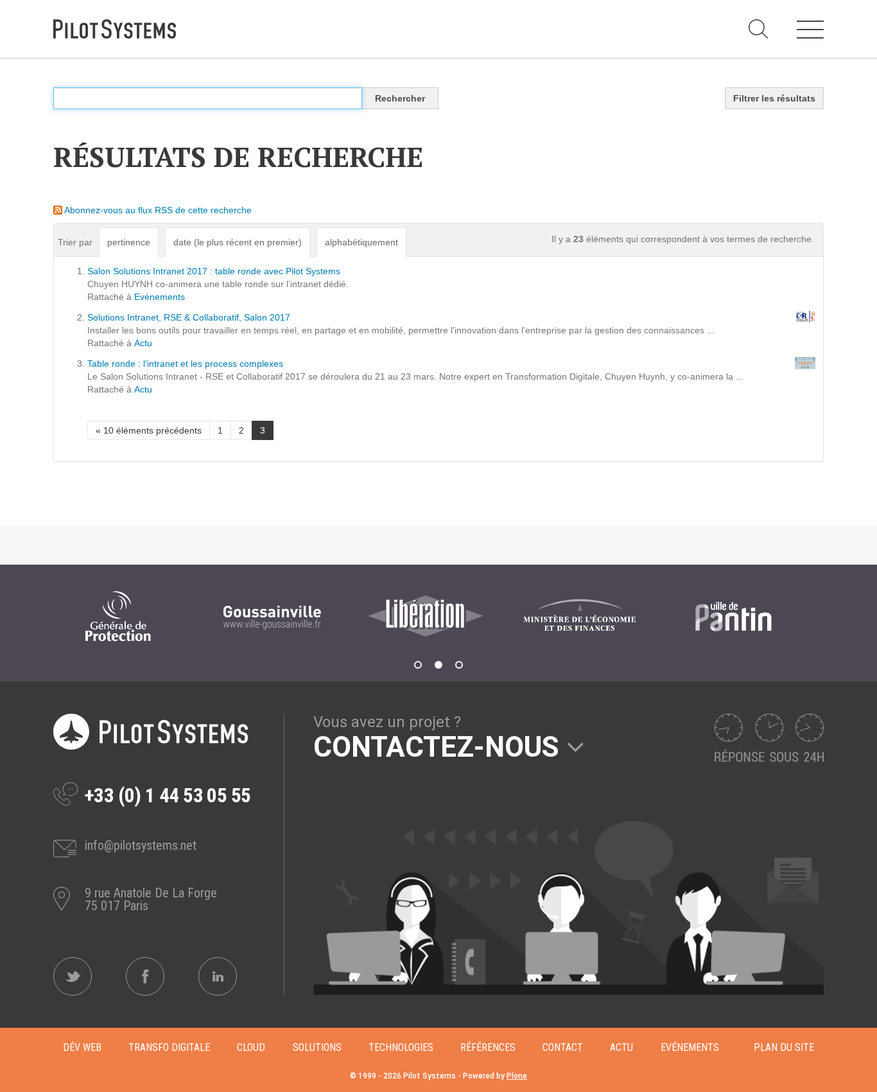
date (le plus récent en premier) (237, 242)
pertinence (128, 242)
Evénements (159, 297)
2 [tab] (438, 665)
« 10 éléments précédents (149, 430)
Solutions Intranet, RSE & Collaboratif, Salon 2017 (188, 317)
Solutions (317, 1047)
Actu (143, 343)
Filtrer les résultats (774, 98)
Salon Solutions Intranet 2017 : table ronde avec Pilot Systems (213, 271)
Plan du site (784, 1047)
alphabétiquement (361, 242)
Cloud (251, 1047)
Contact (563, 1047)
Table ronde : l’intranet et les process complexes (185, 363)
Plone (517, 1075)
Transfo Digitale (169, 1047)
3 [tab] (459, 665)
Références (488, 1047)
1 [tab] (418, 665)
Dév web (82, 1047)
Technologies (401, 1047)
